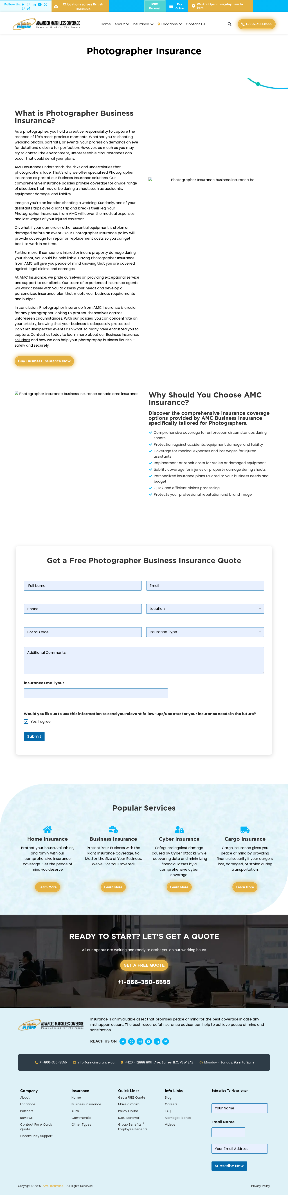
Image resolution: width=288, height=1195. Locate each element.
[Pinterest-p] (165, 1041)
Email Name (223, 1122)
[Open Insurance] (152, 24)
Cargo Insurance (245, 839)
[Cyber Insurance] (179, 829)
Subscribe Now (229, 1166)
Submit (34, 736)
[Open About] (127, 24)
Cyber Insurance (179, 839)
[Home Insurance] (47, 829)
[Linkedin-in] (157, 1041)
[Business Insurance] (113, 829)
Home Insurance (47, 839)
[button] (229, 24)
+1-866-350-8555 (144, 982)
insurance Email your (44, 683)
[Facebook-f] (122, 1041)
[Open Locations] (180, 24)
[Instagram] (140, 1041)
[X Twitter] (131, 1041)
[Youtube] (148, 1041)
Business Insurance (113, 839)
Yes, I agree (41, 721)
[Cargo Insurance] (245, 829)
